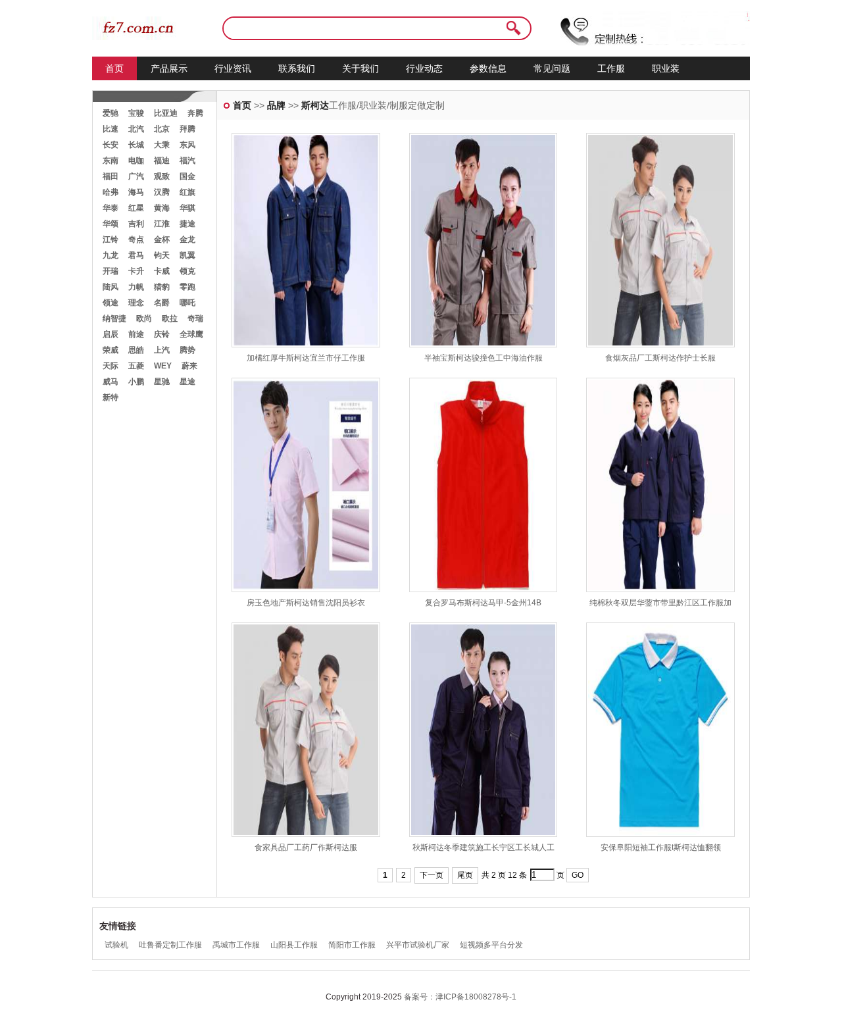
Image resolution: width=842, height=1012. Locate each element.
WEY (163, 365)
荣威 (110, 350)
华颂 (110, 223)
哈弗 (110, 192)
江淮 (162, 223)
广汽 (136, 176)
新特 (110, 397)
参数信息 (488, 68)
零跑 (187, 286)
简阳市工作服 (352, 944)
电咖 (136, 160)
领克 (187, 271)
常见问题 (551, 68)
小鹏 (136, 381)
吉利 (136, 223)
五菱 (136, 365)
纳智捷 (114, 318)
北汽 (136, 129)
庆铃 (162, 334)
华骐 (187, 208)
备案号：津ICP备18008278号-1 (460, 996)
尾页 (465, 875)
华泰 (110, 208)
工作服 (611, 68)
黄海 (162, 208)
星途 (187, 381)
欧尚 (144, 318)
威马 (110, 381)
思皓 (136, 350)
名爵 (162, 302)
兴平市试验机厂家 (417, 944)
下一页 (431, 875)
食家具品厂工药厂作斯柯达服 (306, 847)
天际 (110, 365)
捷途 (187, 223)
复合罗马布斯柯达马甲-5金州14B (483, 602)
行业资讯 (232, 68)
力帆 (136, 286)
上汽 (162, 350)
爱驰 (110, 113)
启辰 (110, 334)
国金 (187, 176)
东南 (110, 160)
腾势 (187, 350)
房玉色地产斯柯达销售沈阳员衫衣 (306, 602)
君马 (136, 255)
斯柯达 (315, 105)
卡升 (136, 271)
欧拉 (170, 318)
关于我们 (360, 68)
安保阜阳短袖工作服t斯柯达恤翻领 (661, 847)
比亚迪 (166, 113)
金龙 (187, 239)
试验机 (116, 944)
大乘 (162, 144)
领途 (110, 302)
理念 (136, 302)
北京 (162, 129)
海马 (136, 192)
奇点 (136, 239)
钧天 (162, 255)
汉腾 (162, 192)
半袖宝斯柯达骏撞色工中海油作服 (483, 358)
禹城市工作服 (236, 944)
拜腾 (187, 129)
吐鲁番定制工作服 (170, 944)
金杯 (162, 239)
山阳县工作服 (294, 944)
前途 (136, 334)
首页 (114, 68)
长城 (136, 144)
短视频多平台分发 (491, 944)
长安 (110, 144)
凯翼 (187, 255)
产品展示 (169, 68)
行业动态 (424, 68)
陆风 (110, 286)
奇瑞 (195, 318)
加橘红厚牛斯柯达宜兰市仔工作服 (306, 358)
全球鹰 (191, 334)
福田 (110, 176)
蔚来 (189, 365)
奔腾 (195, 113)
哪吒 (187, 302)
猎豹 (162, 286)
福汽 (187, 160)
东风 (187, 144)
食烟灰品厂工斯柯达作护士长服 (660, 358)
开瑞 (110, 271)
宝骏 (136, 113)
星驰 (162, 381)
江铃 (110, 239)
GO (577, 875)
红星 (136, 208)
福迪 (162, 160)
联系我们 (296, 68)
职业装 (666, 68)
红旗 (187, 192)
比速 (110, 129)
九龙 (110, 255)
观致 (162, 176)
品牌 (276, 105)
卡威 (162, 271)
